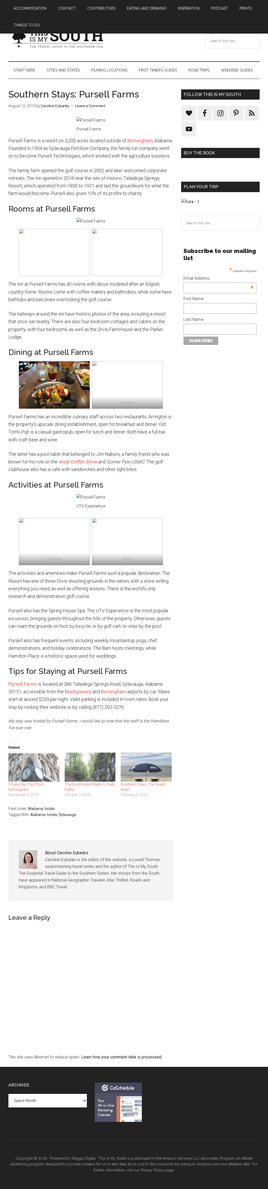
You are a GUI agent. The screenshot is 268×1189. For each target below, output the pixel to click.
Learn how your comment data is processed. (121, 1057)
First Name (193, 298)
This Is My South (58, 39)
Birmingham (140, 140)
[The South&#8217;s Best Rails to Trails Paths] (90, 767)
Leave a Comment (90, 106)
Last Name (193, 319)
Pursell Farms (22, 684)
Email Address (218, 279)
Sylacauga (67, 815)
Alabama (35, 809)
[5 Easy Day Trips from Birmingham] (33, 767)
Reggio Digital (84, 1158)
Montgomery (78, 691)
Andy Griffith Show (78, 461)
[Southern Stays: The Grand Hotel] (146, 767)
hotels (50, 809)
